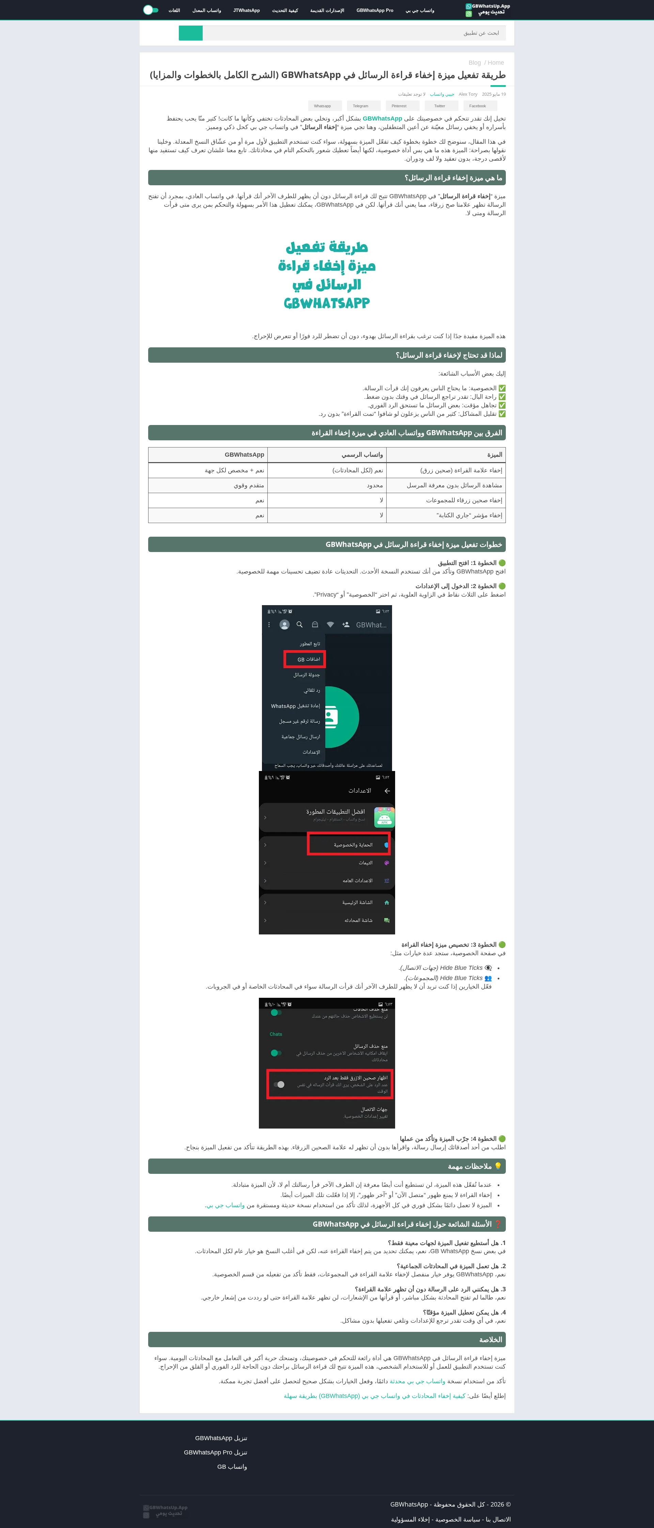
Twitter (439, 106)
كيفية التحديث (285, 10)
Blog (475, 62)
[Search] (191, 33)
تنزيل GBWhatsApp (221, 1438)
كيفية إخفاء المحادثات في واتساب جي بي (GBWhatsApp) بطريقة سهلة (375, 1395)
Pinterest (399, 106)
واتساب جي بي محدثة (418, 1381)
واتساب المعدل (206, 10)
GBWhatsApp (409, 1504)
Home (496, 62)
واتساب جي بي (420, 10)
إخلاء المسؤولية (410, 1519)
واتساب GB (232, 1466)
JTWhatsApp (246, 10)
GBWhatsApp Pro (375, 10)
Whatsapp (322, 106)
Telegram (360, 106)
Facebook (477, 106)
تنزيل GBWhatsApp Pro (215, 1452)
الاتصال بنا (498, 1519)
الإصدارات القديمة (327, 10)
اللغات (174, 10)
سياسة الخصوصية (457, 1519)
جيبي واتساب (442, 94)
